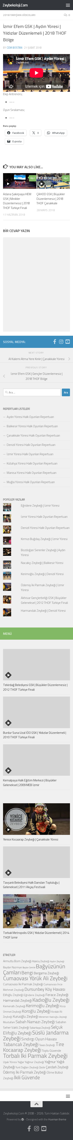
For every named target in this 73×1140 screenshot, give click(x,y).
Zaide (42, 1067)
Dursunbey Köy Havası (45, 989)
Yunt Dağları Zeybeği (27, 1067)
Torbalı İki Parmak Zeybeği (35, 1055)
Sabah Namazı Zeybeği (35, 1022)
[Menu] (68, 5)
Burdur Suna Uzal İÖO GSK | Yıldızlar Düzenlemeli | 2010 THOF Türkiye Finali (34, 735)
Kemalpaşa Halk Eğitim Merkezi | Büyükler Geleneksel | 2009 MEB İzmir (30, 782)
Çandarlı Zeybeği (57, 1067)
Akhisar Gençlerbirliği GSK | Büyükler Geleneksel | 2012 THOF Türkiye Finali (44, 600)
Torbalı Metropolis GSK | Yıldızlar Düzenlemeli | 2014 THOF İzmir (36, 935)
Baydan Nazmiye (12, 967)
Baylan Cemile (29, 967)
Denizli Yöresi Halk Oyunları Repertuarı (31, 444)
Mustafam (9, 1022)
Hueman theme (57, 1119)
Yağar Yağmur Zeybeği (31, 1062)
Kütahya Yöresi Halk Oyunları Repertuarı (32, 463)
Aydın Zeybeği (57, 961)
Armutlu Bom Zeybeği (17, 961)
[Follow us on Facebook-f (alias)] (54, 341)
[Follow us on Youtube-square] (67, 341)
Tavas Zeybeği (47, 1045)
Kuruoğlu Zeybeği (25, 1016)
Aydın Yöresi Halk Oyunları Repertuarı (30, 416)
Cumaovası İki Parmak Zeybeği (23, 984)
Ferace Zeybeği (56, 994)
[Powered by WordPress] (22, 1119)
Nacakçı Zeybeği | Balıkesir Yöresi (42, 562)
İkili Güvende (27, 1077)
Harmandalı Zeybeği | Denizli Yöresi (43, 610)
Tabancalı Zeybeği (21, 1044)
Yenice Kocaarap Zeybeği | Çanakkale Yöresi (30, 839)
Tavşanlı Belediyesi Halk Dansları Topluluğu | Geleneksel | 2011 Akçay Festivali (31, 885)
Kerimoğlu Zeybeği (42, 1005)
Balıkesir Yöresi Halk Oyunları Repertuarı (32, 426)
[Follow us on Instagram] (61, 341)
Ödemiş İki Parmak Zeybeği (24, 1072)
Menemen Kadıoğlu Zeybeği (53, 1017)
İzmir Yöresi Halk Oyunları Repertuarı (30, 454)
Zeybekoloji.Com (15, 5)
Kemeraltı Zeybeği (14, 1006)
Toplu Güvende (51, 1050)
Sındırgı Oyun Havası (39, 1039)
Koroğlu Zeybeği (36, 1011)
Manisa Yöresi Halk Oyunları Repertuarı (31, 472)
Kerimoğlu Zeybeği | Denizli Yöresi (42, 574)
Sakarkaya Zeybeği (40, 1028)
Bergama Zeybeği (46, 973)
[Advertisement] (36, 38)
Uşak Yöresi (10, 1062)
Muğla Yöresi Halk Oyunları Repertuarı (31, 482)
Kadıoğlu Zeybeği (51, 1000)
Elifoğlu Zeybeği (13, 995)
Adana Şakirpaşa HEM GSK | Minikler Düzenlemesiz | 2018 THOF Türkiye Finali (17, 201)
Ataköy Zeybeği (40, 961)
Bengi (27, 972)
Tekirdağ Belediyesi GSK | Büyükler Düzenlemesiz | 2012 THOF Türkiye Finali (35, 687)
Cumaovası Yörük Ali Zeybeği (35, 978)
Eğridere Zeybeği (34, 995)
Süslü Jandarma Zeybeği (36, 1035)
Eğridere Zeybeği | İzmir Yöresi (40, 505)
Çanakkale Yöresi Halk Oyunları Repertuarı (33, 435)
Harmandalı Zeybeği (17, 1000)
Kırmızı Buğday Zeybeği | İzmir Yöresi (44, 539)
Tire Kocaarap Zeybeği (33, 1047)
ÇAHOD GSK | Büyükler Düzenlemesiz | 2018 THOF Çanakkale (50, 199)
